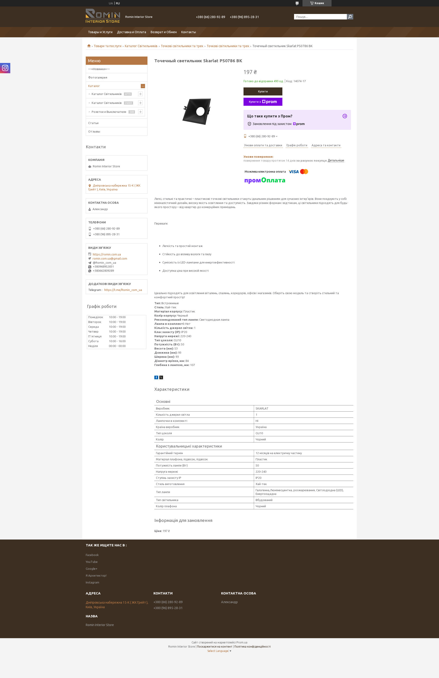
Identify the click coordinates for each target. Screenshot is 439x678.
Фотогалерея (97, 77)
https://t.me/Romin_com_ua (123, 289)
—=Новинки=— (99, 69)
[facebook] (156, 378)
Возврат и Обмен (164, 32)
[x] (161, 378)
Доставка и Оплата (131, 32)
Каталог (94, 85)
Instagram (92, 582)
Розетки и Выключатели (109, 111)
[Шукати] (350, 16)
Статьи (93, 123)
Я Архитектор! (96, 575)
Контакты (188, 32)
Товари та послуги (107, 46)
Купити (263, 91)
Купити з (255, 101)
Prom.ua (241, 642)
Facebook (92, 554)
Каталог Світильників (141, 46)
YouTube (92, 561)
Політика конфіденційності (252, 646)
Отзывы (94, 131)
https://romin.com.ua (107, 254)
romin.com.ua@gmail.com (110, 258)
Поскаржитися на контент (214, 646)
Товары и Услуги (100, 32)
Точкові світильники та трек (182, 46)
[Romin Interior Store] (103, 17)
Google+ (91, 568)
